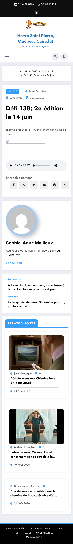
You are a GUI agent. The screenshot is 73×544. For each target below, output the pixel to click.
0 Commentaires (37, 97)
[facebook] (13, 185)
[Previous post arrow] (64, 284)
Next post (13, 296)
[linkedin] (34, 185)
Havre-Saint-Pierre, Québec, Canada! (35, 38)
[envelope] (44, 185)
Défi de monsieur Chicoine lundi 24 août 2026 (33, 380)
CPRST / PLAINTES (44, 532)
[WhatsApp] (65, 185)
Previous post (15, 279)
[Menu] (7, 56)
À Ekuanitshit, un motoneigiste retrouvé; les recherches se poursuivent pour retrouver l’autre (36, 287)
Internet (27, 532)
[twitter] (23, 185)
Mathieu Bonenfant (24, 447)
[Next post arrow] (64, 303)
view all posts (14, 263)
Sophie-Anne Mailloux (38, 91)
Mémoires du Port (34, 536)
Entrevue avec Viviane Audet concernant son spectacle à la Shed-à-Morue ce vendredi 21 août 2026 (31, 454)
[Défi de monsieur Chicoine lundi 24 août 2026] (36, 352)
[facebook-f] (36, 12)
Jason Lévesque (23, 373)
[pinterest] (55, 185)
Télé (16, 532)
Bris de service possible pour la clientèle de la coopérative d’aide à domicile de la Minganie (34, 493)
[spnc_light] (64, 56)
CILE (60, 528)
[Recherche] (55, 56)
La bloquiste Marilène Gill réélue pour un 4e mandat (34, 304)
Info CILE (13, 91)
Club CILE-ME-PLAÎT (15, 528)
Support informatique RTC (40, 528)
